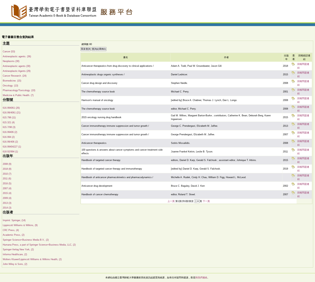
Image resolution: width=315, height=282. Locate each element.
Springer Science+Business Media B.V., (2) (26, 239)
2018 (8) (7, 169)
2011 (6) (7, 178)
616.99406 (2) (10, 132)
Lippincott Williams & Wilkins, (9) (20, 225)
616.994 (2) (9, 137)
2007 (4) (7, 188)
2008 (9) (7, 164)
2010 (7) (7, 173)
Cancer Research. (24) (14, 75)
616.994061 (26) (11, 107)
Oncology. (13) (10, 85)
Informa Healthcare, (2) (15, 254)
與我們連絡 (201, 277)
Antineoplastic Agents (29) (16, 71)
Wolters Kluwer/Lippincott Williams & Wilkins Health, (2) (32, 259)
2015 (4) (7, 193)
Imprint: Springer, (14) (14, 220)
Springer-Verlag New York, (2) (18, 249)
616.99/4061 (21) (11, 112)
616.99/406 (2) (10, 141)
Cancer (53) (9, 51)
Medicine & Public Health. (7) (18, 95)
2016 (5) (7, 183)
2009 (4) (7, 198)
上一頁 (171, 201)
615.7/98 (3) (9, 127)
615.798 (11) (9, 117)
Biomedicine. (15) (12, 80)
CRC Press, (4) (11, 230)
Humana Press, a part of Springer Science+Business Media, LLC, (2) (39, 244)
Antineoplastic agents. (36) (17, 56)
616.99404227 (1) (12, 146)
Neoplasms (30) (11, 61)
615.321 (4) (9, 122)
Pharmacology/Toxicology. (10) (19, 90)
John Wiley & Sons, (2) (15, 264)
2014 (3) (7, 207)
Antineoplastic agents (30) (16, 66)
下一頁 (206, 201)
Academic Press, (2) (13, 235)
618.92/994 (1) (10, 151)
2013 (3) (7, 203)
